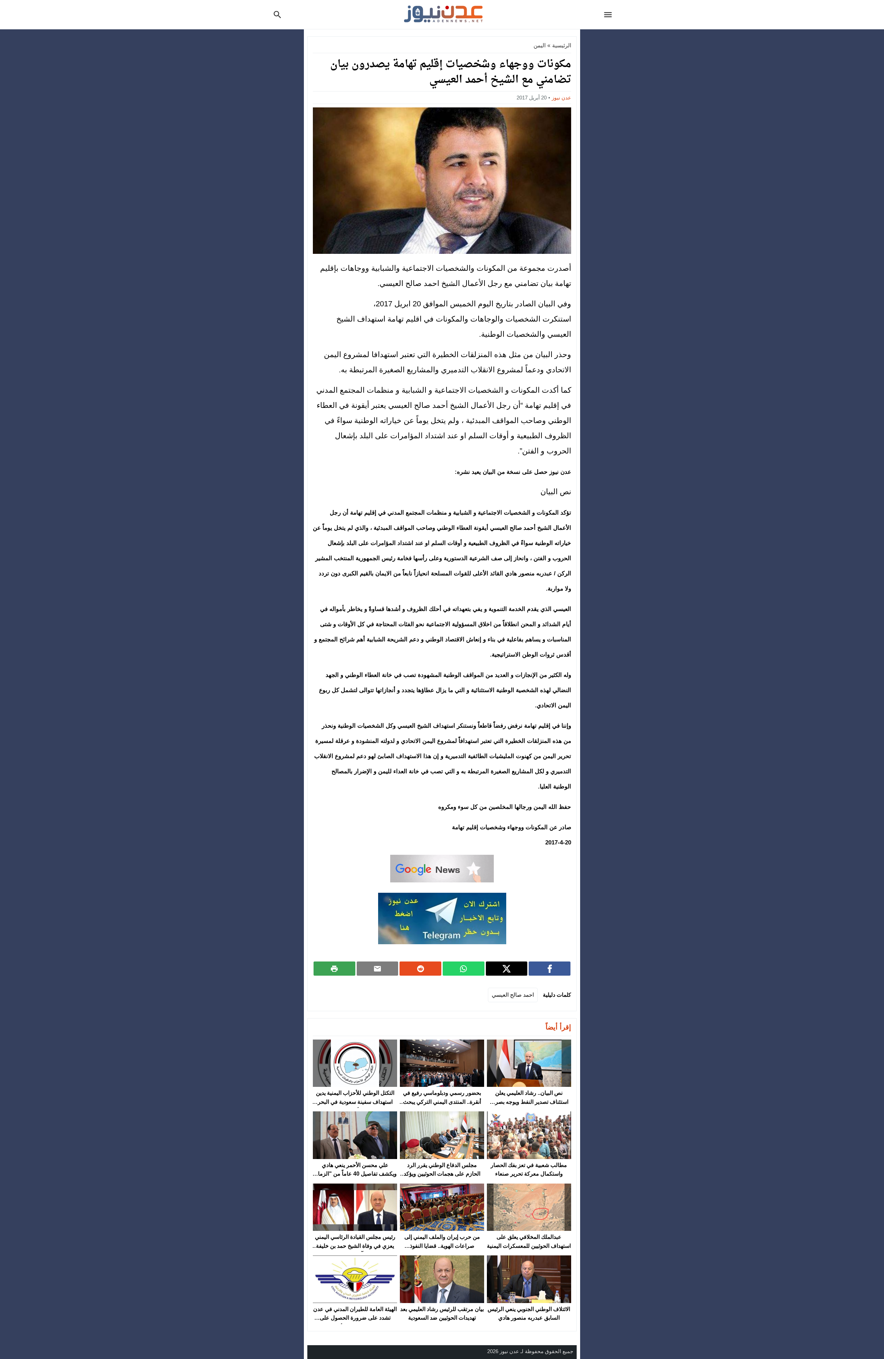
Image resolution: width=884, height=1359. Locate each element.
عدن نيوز (561, 98)
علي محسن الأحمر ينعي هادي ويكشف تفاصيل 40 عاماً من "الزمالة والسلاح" (355, 1174)
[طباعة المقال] (334, 968)
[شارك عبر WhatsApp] (463, 968)
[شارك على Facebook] (549, 968)
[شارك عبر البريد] (377, 968)
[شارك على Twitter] (507, 968)
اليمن (540, 45)
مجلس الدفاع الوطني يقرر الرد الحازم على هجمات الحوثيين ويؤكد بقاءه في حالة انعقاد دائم (442, 1174)
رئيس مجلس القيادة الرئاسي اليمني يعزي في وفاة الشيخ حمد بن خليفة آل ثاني (355, 1245)
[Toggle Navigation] (610, 14)
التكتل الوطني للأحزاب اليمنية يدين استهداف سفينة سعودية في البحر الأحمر (355, 1101)
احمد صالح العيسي (513, 995)
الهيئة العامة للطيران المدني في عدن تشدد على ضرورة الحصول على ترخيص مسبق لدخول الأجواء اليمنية (355, 1318)
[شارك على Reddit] (420, 968)
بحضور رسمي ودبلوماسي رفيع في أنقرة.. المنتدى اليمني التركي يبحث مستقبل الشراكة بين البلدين (442, 1101)
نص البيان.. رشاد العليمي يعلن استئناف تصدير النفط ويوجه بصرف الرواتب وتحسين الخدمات (528, 1101)
